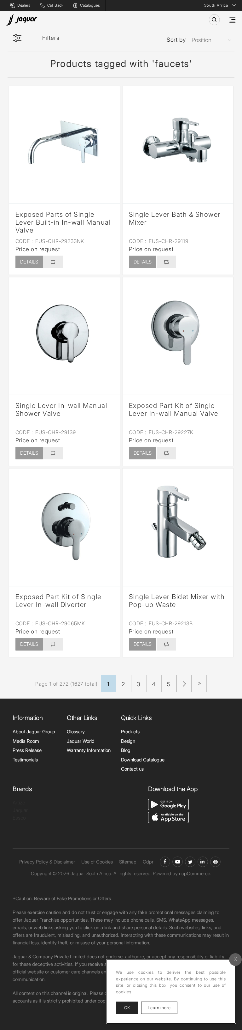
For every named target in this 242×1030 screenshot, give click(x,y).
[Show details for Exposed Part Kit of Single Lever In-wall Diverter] (64, 524)
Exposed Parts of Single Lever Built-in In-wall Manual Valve (63, 222)
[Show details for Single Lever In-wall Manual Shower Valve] (64, 333)
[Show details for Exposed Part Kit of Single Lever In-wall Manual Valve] (178, 333)
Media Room (26, 741)
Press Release (27, 750)
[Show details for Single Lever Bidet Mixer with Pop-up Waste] (178, 524)
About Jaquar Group (34, 732)
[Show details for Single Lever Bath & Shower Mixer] (178, 141)
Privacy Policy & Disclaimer (47, 862)
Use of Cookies (97, 862)
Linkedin (203, 862)
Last (199, 683)
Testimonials (25, 760)
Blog (125, 750)
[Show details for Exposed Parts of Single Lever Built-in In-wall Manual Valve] (64, 141)
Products (130, 732)
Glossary (76, 732)
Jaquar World (81, 741)
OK (127, 1007)
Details (29, 262)
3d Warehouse (215, 862)
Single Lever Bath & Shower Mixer (175, 218)
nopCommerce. (195, 873)
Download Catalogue (142, 760)
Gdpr (148, 862)
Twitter (190, 862)
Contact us (132, 769)
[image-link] (168, 804)
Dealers (24, 5)
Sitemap (127, 862)
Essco (19, 818)
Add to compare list (52, 262)
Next (184, 683)
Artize (19, 802)
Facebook (165, 862)
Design (128, 741)
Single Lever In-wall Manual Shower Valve (61, 409)
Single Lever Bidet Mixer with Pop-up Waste (177, 601)
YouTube (177, 862)
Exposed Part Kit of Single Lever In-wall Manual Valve (173, 409)
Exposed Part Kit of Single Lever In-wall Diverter (58, 601)
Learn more (162, 1007)
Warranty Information (89, 750)
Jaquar (20, 810)
